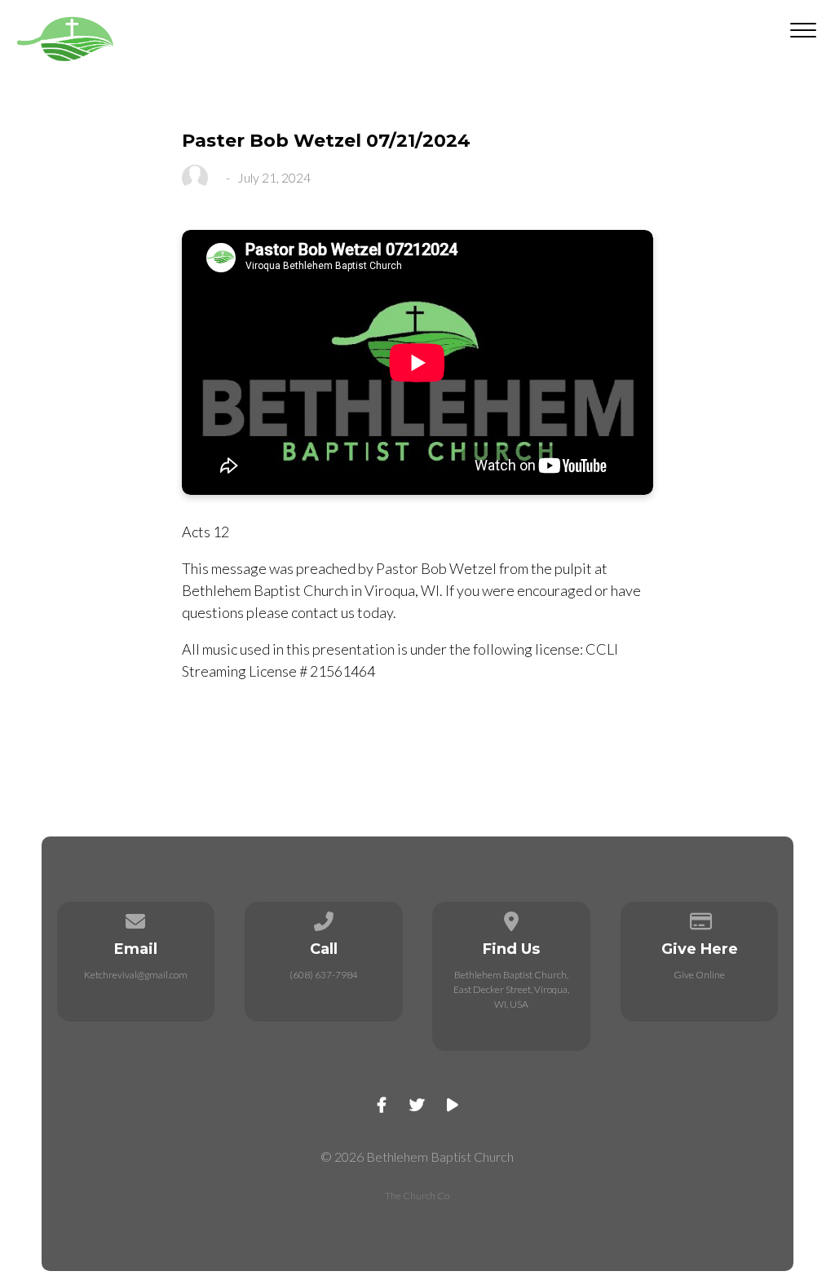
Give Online (699, 975)
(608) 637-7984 (323, 975)
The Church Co (417, 1196)
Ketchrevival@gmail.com (136, 975)
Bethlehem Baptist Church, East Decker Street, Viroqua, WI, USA (511, 989)
